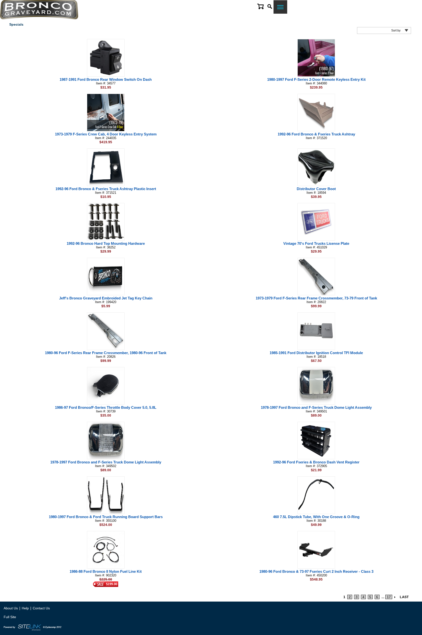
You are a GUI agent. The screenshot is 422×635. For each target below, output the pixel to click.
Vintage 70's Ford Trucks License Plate (316, 243)
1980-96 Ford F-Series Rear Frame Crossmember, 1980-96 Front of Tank (105, 353)
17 (389, 597)
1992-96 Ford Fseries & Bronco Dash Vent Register (316, 462)
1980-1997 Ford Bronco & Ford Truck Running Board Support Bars (106, 517)
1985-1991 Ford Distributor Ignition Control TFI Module (316, 353)
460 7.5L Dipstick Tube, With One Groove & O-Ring (316, 517)
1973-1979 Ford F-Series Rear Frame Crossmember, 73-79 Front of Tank (316, 298)
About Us (11, 608)
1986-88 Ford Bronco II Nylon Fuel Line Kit (106, 571)
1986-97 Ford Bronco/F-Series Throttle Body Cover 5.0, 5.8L (105, 407)
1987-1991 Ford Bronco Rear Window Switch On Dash (106, 79)
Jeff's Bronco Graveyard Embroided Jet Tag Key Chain (105, 298)
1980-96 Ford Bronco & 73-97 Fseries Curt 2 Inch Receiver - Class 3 (316, 571)
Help (25, 608)
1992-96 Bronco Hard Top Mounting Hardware (106, 243)
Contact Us (41, 608)
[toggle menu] (280, 7)
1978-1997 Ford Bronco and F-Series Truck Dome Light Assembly (316, 407)
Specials (16, 24)
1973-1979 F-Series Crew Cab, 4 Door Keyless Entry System (106, 134)
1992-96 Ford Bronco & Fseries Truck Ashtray (316, 134)
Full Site (10, 617)
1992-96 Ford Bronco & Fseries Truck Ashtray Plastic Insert (105, 189)
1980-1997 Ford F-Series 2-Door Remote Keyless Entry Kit (316, 79)
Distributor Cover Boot (316, 189)
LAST (404, 597)
